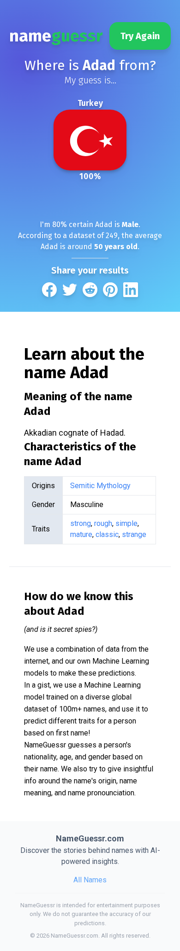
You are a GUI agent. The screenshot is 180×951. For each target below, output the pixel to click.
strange (134, 534)
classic (107, 534)
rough (103, 523)
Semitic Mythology (100, 485)
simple (126, 523)
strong (80, 523)
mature (81, 534)
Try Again (140, 35)
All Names (90, 879)
